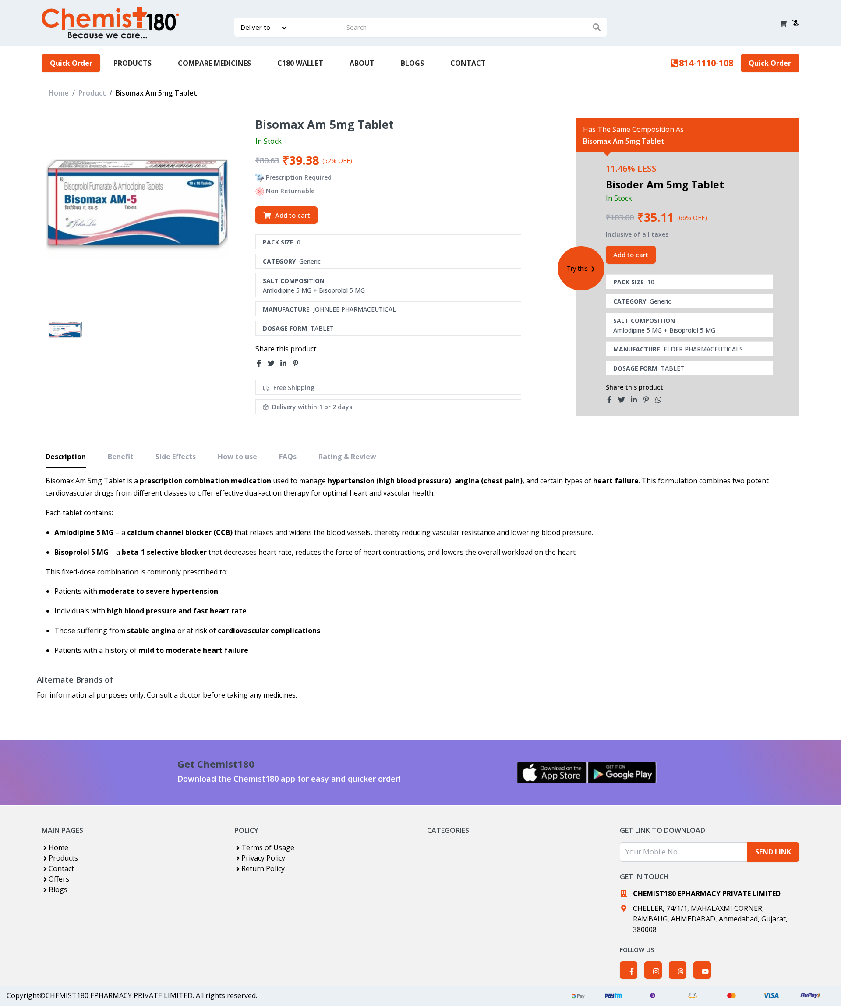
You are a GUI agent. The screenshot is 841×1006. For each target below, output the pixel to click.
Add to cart (292, 215)
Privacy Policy (263, 858)
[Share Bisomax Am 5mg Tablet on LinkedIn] (286, 363)
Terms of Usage (267, 847)
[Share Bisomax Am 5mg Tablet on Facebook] (261, 363)
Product (92, 93)
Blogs (58, 889)
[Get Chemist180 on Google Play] (622, 772)
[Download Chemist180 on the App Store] (552, 772)
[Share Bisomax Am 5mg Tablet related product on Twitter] (624, 399)
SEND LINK (773, 852)
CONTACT (468, 63)
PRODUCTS (132, 63)
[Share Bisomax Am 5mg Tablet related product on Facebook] (612, 399)
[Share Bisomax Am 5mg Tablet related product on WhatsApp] (661, 399)
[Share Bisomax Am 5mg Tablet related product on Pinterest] (649, 399)
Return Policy (263, 868)
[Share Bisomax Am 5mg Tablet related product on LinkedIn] (636, 399)
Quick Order (71, 63)
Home (59, 93)
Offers (59, 879)
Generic (310, 261)
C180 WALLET (300, 63)
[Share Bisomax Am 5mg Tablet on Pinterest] (298, 363)
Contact (61, 868)
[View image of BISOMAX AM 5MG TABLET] (65, 331)
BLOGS (412, 63)
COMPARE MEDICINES (214, 63)
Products (63, 858)
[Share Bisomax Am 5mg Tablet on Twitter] (274, 363)
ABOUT (362, 63)
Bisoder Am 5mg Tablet (665, 184)
